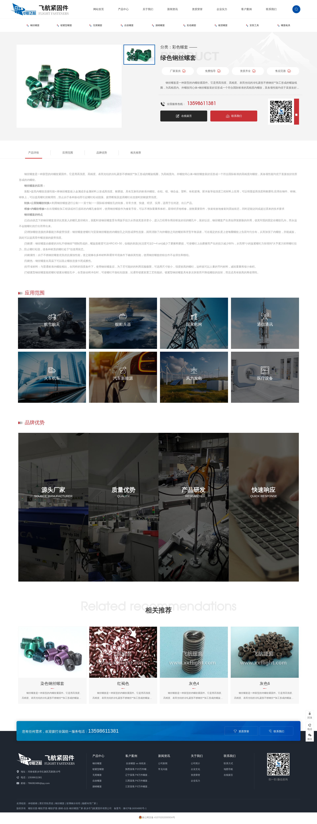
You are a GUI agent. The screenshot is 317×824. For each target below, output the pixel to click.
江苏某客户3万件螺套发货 (138, 786)
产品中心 (123, 9)
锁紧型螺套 (66, 25)
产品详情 (33, 152)
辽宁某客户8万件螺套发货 (138, 775)
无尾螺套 (97, 25)
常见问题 (162, 769)
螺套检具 (285, 25)
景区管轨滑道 (46, 803)
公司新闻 (162, 763)
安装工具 (254, 25)
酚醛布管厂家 (89, 803)
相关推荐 (135, 152)
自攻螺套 (129, 25)
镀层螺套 (223, 25)
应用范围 (67, 152)
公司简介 (195, 763)
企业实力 (222, 9)
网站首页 (98, 9)
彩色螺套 (191, 25)
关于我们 (148, 9)
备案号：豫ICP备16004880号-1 (130, 808)
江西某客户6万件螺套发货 (138, 780)
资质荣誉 (197, 9)
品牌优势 (101, 152)
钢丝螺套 (34, 25)
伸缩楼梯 (32, 803)
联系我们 (271, 9)
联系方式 (228, 763)
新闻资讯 (172, 9)
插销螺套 (160, 25)
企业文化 (195, 769)
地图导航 (228, 769)
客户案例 (246, 9)
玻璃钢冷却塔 (73, 803)
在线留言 (186, 116)
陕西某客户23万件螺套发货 (139, 769)
